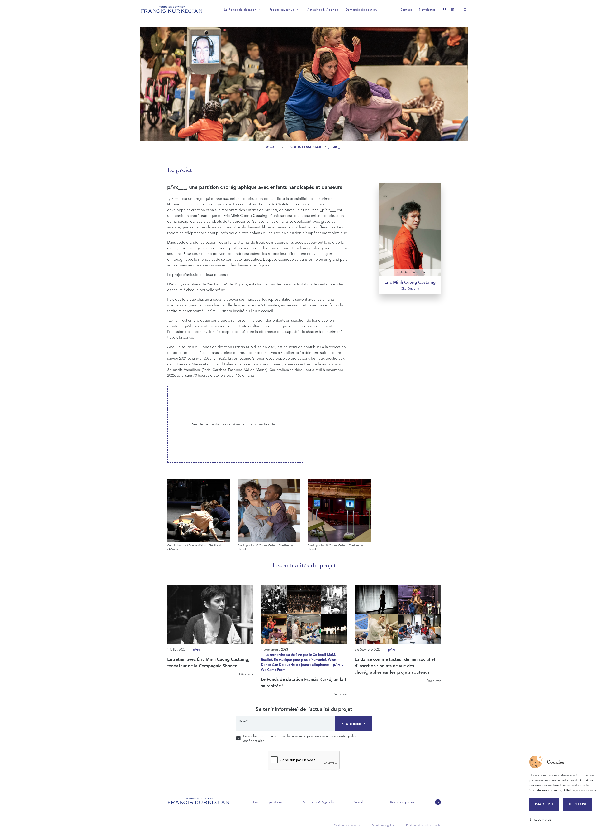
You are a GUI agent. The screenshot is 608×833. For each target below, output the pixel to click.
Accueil (273, 147)
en (453, 9)
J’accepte (544, 804)
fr (444, 9)
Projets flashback (304, 147)
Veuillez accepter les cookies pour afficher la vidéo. (235, 424)
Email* (243, 720)
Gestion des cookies (347, 825)
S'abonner (353, 724)
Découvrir (246, 674)
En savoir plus (540, 819)
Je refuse (578, 804)
